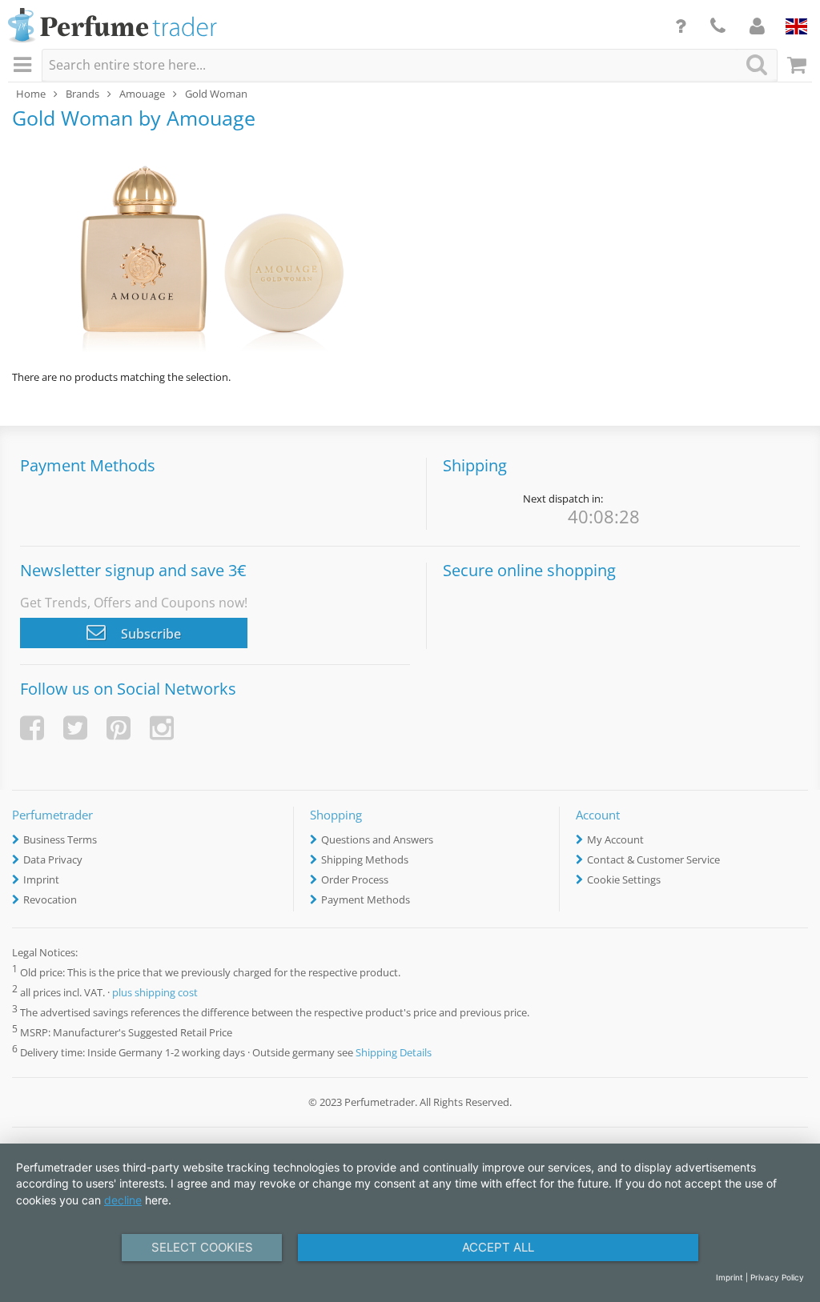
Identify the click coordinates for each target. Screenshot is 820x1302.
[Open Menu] (25, 65)
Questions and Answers (377, 839)
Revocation (50, 899)
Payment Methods (365, 899)
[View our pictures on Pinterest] (119, 728)
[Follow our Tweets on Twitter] (75, 728)
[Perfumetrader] (112, 26)
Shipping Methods (364, 859)
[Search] (757, 64)
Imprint (41, 879)
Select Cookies (202, 1247)
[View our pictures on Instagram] (162, 728)
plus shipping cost (155, 992)
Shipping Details (394, 1052)
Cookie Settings (624, 879)
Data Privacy (52, 859)
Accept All (498, 1247)
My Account (615, 839)
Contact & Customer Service (653, 859)
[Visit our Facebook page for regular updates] (32, 728)
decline (123, 1200)
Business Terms (60, 839)
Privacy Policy (777, 1277)
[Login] (757, 25)
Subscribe (149, 634)
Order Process (354, 879)
